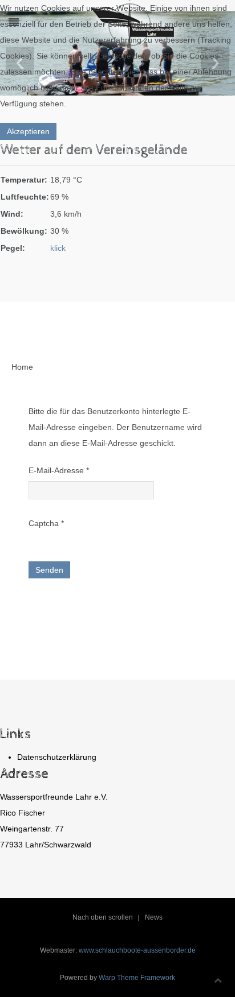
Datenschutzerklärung (56, 757)
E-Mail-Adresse (59, 470)
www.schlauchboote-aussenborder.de (137, 950)
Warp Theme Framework (137, 978)
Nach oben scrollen (102, 917)
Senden (49, 569)
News (154, 917)
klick (58, 248)
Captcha (46, 523)
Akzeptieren (28, 131)
